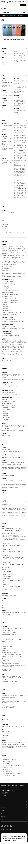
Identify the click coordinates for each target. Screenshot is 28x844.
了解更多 (21, 15)
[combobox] (5, 12)
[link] (2, 826)
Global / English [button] (5, 5)
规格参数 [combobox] (23, 12)
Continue (23, 5)
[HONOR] (4, 785)
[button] (5, 826)
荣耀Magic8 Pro (12, 15)
